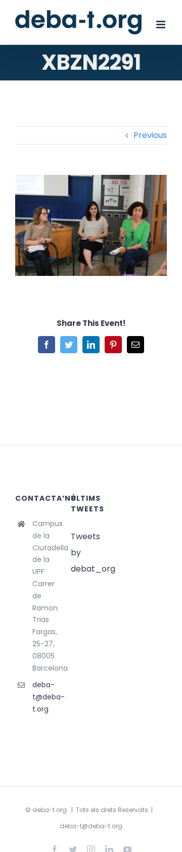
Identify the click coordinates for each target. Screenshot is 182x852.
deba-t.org (49, 810)
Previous (150, 135)
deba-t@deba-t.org (44, 697)
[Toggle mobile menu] (161, 24)
